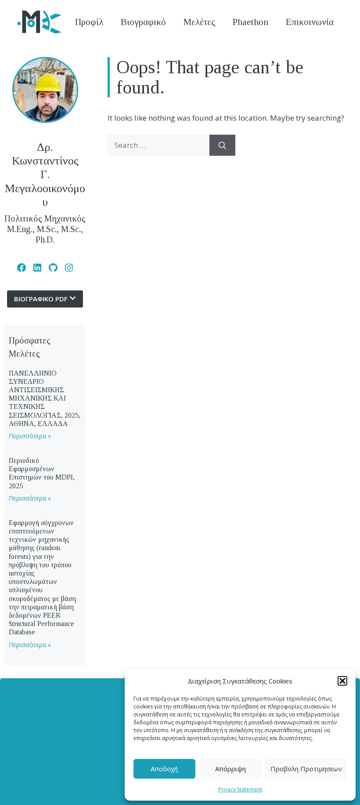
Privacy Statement (240, 789)
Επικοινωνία (310, 22)
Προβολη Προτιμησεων (306, 768)
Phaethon (250, 22)
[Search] (222, 145)
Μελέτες (199, 22)
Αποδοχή (164, 768)
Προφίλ (89, 22)
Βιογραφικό (143, 22)
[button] (342, 680)
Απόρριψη (230, 768)
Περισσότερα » (30, 436)
